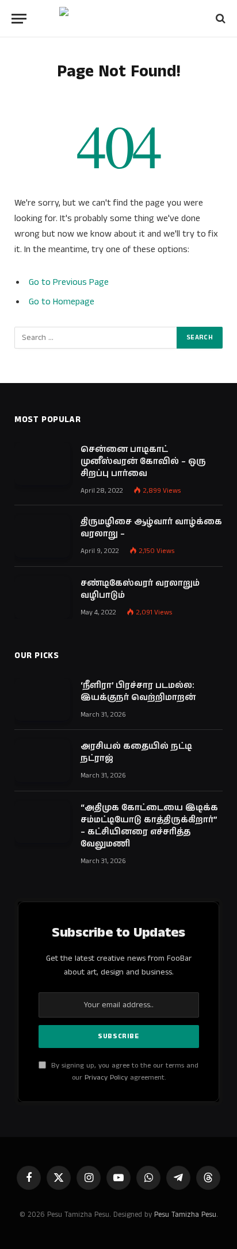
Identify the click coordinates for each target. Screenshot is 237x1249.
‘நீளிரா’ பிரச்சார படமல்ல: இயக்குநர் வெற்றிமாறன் (138, 691)
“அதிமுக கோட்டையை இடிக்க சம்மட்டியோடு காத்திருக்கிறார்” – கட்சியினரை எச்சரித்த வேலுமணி (149, 826)
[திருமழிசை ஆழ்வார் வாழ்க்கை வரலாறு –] (42, 536)
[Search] (219, 19)
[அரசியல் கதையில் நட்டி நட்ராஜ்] (42, 760)
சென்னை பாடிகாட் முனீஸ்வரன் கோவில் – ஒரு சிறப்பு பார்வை (143, 461)
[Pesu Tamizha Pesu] (118, 18)
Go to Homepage (61, 301)
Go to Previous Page (69, 282)
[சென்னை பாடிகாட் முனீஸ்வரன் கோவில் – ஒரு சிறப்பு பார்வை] (42, 463)
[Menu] (19, 19)
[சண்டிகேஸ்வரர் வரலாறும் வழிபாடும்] (42, 597)
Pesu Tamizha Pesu (185, 1214)
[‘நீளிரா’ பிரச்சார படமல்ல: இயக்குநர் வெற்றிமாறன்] (42, 699)
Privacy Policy (106, 1077)
